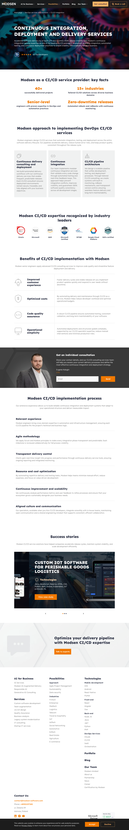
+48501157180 (26, 804)
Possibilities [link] (53, 4)
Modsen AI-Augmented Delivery (27, 686)
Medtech (53, 706)
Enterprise (53, 703)
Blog (73, 4)
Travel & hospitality (57, 716)
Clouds (87, 737)
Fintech (52, 700)
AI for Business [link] (27, 4)
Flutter (87, 695)
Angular (87, 706)
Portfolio (65, 4)
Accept (92, 824)
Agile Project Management (60, 686)
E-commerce (54, 742)
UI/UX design (20, 710)
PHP (86, 729)
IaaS (86, 743)
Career (87, 784)
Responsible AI (20, 689)
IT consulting (19, 723)
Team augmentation (22, 706)
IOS (86, 686)
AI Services (19, 683)
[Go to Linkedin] (15, 816)
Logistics (53, 709)
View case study (30, 597)
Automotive (54, 729)
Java (86, 720)
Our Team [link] (82, 4)
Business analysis (21, 716)
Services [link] (40, 4)
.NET (86, 723)
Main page (18, 13)
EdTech (52, 732)
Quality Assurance (22, 713)
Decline (107, 824)
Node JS (88, 716)
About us (88, 774)
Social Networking (57, 725)
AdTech (52, 722)
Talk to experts (63, 651)
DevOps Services (92, 733)
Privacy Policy (27, 826)
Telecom (52, 712)
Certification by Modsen (94, 787)
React (86, 703)
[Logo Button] (9, 4)
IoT (50, 719)
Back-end (88, 713)
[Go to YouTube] (23, 816)
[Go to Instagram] (19, 816)
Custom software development (27, 703)
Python (87, 726)
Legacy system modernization (27, 719)
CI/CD (87, 740)
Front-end (89, 700)
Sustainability (55, 689)
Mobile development (93, 683)
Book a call (120, 4)
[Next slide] (83, 613)
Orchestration (90, 746)
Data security (55, 692)
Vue (86, 709)
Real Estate (54, 735)
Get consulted (100, 4)
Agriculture (54, 738)
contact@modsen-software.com (28, 801)
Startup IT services (22, 726)
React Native (90, 692)
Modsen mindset (91, 771)
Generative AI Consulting (25, 692)
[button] (64, 597)
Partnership (89, 777)
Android (87, 689)
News (86, 781)
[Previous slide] (45, 613)
